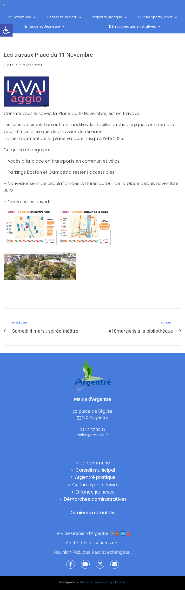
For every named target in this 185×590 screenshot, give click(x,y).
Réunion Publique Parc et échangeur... (92, 552)
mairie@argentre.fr (92, 435)
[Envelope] (114, 564)
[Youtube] (85, 564)
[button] (6, 30)
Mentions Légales (91, 582)
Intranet (120, 582)
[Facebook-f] (70, 564)
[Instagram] (100, 564)
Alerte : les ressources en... (92, 542)
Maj (109, 582)
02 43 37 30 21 (92, 429)
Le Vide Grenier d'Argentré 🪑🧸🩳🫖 (92, 533)
